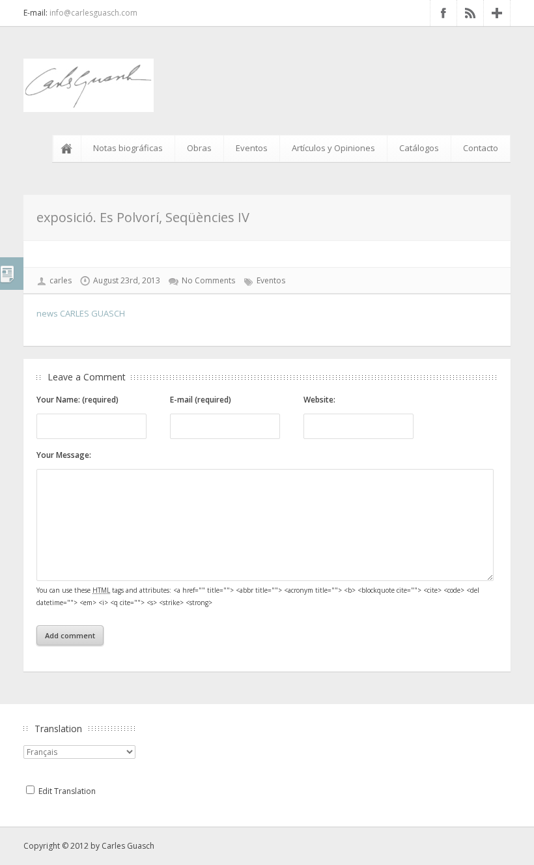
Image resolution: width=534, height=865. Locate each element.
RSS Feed (470, 13)
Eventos (252, 148)
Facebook (443, 13)
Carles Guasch (128, 845)
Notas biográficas (128, 148)
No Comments (208, 280)
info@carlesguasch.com (93, 12)
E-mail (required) (200, 399)
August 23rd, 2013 (126, 280)
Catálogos (419, 148)
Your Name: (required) (77, 399)
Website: (319, 399)
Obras (199, 148)
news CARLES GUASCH (80, 313)
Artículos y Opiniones (333, 148)
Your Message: (63, 455)
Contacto (480, 148)
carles (60, 280)
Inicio (69, 148)
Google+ (497, 13)
